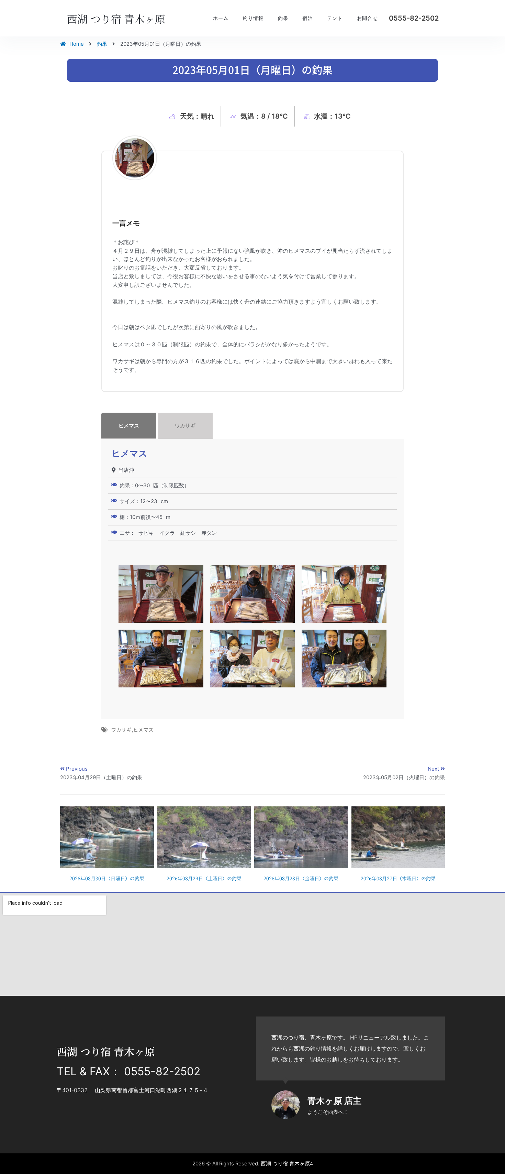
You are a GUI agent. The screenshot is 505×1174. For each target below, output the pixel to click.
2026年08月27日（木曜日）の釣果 (398, 878)
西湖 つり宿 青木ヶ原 (116, 18)
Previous (77, 768)
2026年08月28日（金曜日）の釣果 (300, 878)
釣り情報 (253, 18)
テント (335, 18)
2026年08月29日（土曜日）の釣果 (204, 878)
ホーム (221, 18)
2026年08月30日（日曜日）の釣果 (106, 878)
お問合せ (367, 18)
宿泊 (307, 18)
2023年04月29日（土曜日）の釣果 (101, 777)
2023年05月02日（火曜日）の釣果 (404, 777)
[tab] (252, 426)
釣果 (283, 18)
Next (434, 768)
